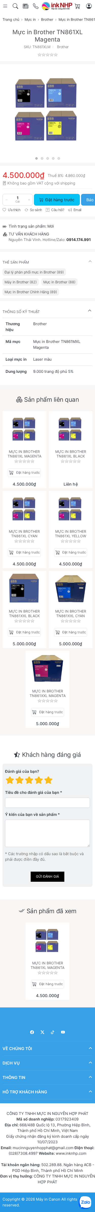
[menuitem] (34, 272)
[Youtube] (63, 1032)
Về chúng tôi (17, 1048)
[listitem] (47, 109)
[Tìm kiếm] (16, 6)
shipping (67, 183)
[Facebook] (32, 1032)
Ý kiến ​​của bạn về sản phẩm (31, 814)
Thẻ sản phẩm (16, 262)
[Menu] (6, 6)
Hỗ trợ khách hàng (25, 1091)
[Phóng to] (47, 109)
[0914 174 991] (36, 6)
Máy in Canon (48, 1199)
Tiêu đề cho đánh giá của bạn (32, 792)
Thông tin (14, 1077)
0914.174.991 (78, 239)
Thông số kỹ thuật (21, 311)
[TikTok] (53, 1032)
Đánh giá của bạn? (22, 771)
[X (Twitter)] (42, 1032)
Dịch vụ (11, 1063)
